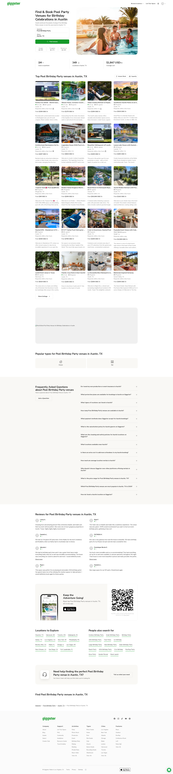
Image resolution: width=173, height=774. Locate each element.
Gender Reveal (103, 654)
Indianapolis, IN (72, 635)
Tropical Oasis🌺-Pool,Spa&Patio (47, 188)
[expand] (137, 387)
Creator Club (46, 741)
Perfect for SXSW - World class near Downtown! (47, 103)
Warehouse (89, 753)
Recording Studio (91, 750)
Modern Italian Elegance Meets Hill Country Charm (73, 188)
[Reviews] (129, 719)
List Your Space (150, 3)
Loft (117, 741)
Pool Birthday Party (49, 706)
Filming (74, 744)
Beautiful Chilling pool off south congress (100, 145)
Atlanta (103, 735)
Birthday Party (126, 635)
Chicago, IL (60, 645)
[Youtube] (126, 719)
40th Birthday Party (105, 649)
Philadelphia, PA (74, 640)
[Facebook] (114, 719)
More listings (42, 296)
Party (73, 729)
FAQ (58, 732)
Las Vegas (104, 753)
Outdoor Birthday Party (96, 635)
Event (73, 738)
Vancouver (104, 747)
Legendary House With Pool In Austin (73, 145)
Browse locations (136, 3)
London (103, 744)
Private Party (75, 750)
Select (44, 738)
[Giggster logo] (49, 718)
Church (88, 744)
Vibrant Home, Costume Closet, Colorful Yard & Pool (73, 103)
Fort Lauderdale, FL (66, 649)
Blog (44, 732)
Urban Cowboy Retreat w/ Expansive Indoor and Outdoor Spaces (100, 103)
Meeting (74, 747)
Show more (39, 559)
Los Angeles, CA (50, 640)
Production (75, 735)
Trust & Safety (61, 744)
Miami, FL (52, 645)
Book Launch (114, 654)
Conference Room (121, 738)
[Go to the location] (47, 90)
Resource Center (62, 741)
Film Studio (89, 738)
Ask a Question (43, 398)
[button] (169, 770)
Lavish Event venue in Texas (45, 273)
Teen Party (107, 640)
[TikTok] (122, 719)
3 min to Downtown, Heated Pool (99, 230)
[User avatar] (162, 3)
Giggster (38, 706)
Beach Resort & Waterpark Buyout (100, 188)
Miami (102, 741)
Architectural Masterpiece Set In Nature (47, 145)
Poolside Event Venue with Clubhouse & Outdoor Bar (126, 230)
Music (117, 729)
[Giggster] (13, 4)
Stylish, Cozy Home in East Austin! (73, 273)
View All (74, 755)
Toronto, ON (61, 635)
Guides (44, 735)
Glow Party (92, 654)
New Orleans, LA (40, 649)
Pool (87, 735)
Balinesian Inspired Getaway (124, 273)
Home (88, 732)
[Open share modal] (53, 83)
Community (60, 735)
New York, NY (62, 640)
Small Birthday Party (112, 635)
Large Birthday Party (95, 645)
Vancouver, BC (50, 635)
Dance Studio (90, 747)
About (44, 729)
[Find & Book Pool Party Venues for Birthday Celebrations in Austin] (86, 326)
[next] (56, 90)
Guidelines (60, 738)
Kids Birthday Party (110, 645)
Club (87, 741)
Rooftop (118, 735)
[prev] (37, 90)
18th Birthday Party (95, 640)
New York (104, 732)
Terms (68, 769)
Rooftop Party (130, 649)
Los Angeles (104, 729)
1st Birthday (118, 640)
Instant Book (122, 76)
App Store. (126, 615)
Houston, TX (39, 635)
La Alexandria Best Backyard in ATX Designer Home (100, 273)
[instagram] (118, 719)
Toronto (103, 750)
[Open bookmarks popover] (56, 83)
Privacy (74, 769)
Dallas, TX (38, 640)
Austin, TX (61, 706)
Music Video (75, 753)
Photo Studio (90, 729)
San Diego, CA (53, 649)
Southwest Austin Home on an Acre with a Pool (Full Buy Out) (126, 103)
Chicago (103, 738)
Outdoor (118, 732)
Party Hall (118, 744)
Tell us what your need (122, 675)
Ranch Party (92, 649)
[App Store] (69, 609)
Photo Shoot (75, 732)
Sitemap (80, 769)
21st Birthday (118, 649)
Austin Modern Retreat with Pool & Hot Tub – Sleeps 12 (126, 188)
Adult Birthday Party (125, 645)
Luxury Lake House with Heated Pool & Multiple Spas (126, 145)
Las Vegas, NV (71, 645)
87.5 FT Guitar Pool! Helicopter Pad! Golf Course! (73, 230)
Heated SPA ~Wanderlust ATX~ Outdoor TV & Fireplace (47, 230)
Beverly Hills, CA (40, 645)
